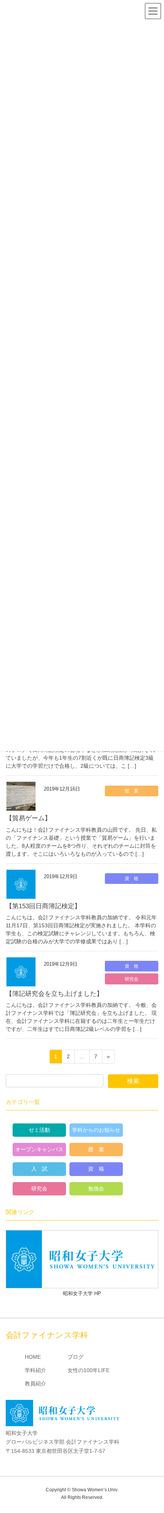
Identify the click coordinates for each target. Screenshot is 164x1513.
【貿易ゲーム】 (28, 818)
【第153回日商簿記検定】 (43, 906)
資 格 (131, 878)
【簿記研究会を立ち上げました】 (54, 993)
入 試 (39, 1169)
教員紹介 (35, 1383)
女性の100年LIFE (88, 1370)
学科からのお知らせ (96, 1130)
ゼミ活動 (39, 1130)
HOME (33, 1357)
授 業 (131, 791)
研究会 (131, 979)
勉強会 (96, 1188)
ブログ (76, 1357)
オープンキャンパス (39, 1149)
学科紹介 (35, 1370)
